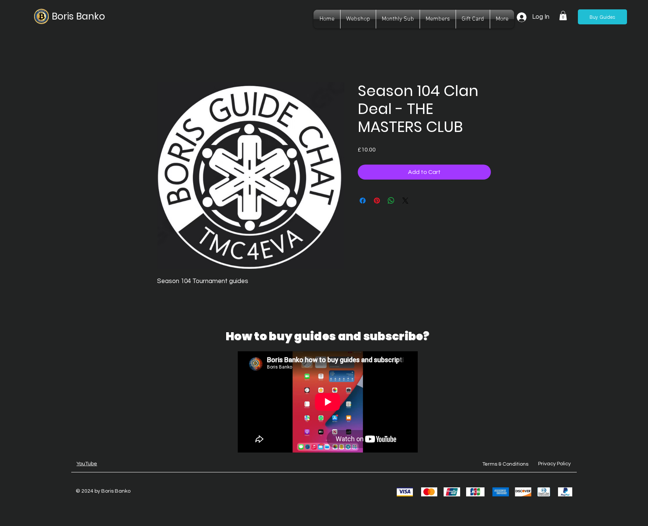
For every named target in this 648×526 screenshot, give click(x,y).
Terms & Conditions (505, 464)
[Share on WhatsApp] (391, 200)
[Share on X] (405, 200)
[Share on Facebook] (362, 200)
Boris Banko (78, 16)
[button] (563, 15)
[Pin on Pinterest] (376, 200)
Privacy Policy (554, 463)
